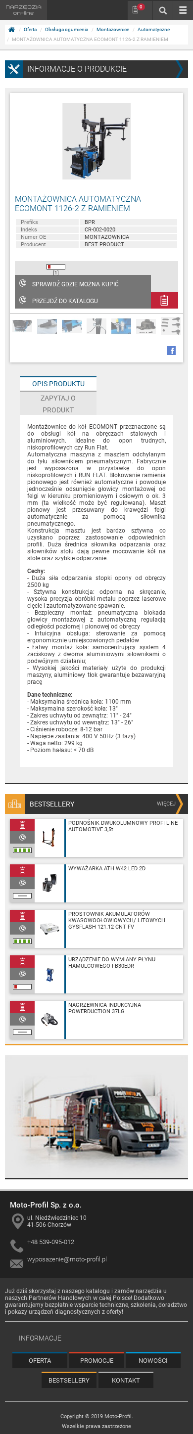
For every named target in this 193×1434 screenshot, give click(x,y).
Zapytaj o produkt (58, 404)
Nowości (153, 1360)
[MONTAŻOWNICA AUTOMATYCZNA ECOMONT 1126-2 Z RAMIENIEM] (96, 141)
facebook (171, 350)
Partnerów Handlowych (60, 1298)
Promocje (96, 1360)
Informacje (40, 1338)
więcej (166, 804)
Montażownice (112, 29)
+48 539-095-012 (50, 1242)
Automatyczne (154, 29)
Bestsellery (69, 1380)
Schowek (141, 6)
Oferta (30, 29)
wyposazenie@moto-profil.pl (67, 1259)
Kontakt (126, 1380)
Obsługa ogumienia (66, 29)
